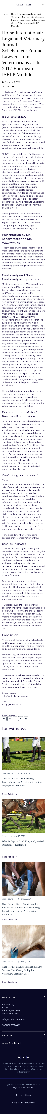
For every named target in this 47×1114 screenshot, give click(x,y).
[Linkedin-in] (23, 1057)
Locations (7, 1035)
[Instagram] (28, 1057)
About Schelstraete (12, 1043)
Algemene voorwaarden (23, 1087)
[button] (43, 4)
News (4, 836)
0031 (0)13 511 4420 (11, 1025)
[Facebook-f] (19, 1057)
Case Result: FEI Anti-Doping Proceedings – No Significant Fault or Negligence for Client (22, 782)
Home (5, 14)
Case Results (7, 773)
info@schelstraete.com (15, 696)
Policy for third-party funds (23, 1103)
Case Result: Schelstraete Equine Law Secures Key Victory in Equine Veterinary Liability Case (22, 970)
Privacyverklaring (23, 1095)
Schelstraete (24, 5)
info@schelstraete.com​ (13, 1019)
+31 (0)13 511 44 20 (12, 704)
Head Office (8, 997)
